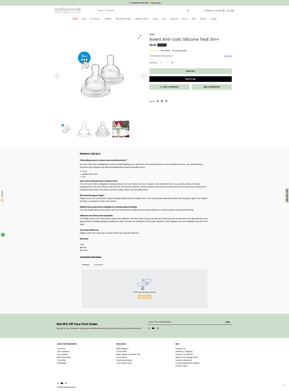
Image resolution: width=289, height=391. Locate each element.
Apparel (174, 18)
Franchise (61, 360)
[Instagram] (158, 328)
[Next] (143, 76)
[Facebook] (148, 328)
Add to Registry (211, 87)
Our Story (61, 348)
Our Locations (63, 351)
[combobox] (140, 10)
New (84, 18)
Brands (203, 18)
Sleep (155, 18)
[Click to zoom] (139, 36)
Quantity (153, 62)
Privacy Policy (181, 366)
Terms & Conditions (184, 354)
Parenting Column (124, 360)
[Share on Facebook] (157, 101)
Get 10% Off (287, 195)
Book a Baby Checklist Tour (128, 354)
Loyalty (213, 18)
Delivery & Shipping (183, 351)
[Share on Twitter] (162, 101)
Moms (184, 18)
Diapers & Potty (142, 18)
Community (121, 351)
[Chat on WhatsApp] (3, 235)
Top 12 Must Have (124, 363)
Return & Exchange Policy (186, 357)
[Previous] (56, 76)
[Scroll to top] (284, 385)
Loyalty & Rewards (183, 360)
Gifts (194, 18)
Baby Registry (122, 348)
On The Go (95, 18)
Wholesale (61, 363)
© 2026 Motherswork (66, 387)
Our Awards (62, 354)
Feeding (107, 18)
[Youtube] (153, 328)
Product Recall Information (187, 363)
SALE (75, 18)
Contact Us (180, 348)
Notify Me (191, 79)
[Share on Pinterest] (166, 101)
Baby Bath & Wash (123, 18)
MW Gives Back (64, 357)
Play (164, 18)
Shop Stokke (156, 3)
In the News (121, 357)
